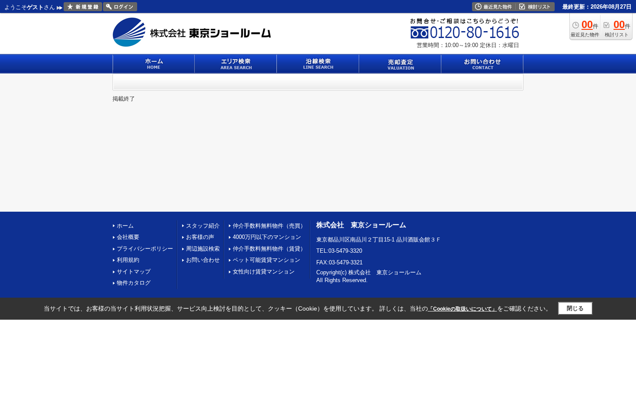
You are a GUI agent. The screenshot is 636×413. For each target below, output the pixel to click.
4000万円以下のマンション (267, 237)
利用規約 (128, 260)
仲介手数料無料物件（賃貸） (269, 248)
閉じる (575, 308)
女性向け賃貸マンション (264, 271)
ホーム (125, 225)
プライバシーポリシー (145, 248)
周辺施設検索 (203, 248)
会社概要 (128, 237)
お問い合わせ (203, 260)
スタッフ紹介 (203, 225)
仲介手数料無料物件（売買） (269, 225)
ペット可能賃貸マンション (266, 260)
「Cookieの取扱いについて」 (462, 309)
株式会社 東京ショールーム (361, 225)
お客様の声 (200, 237)
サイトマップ (134, 271)
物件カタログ (134, 283)
